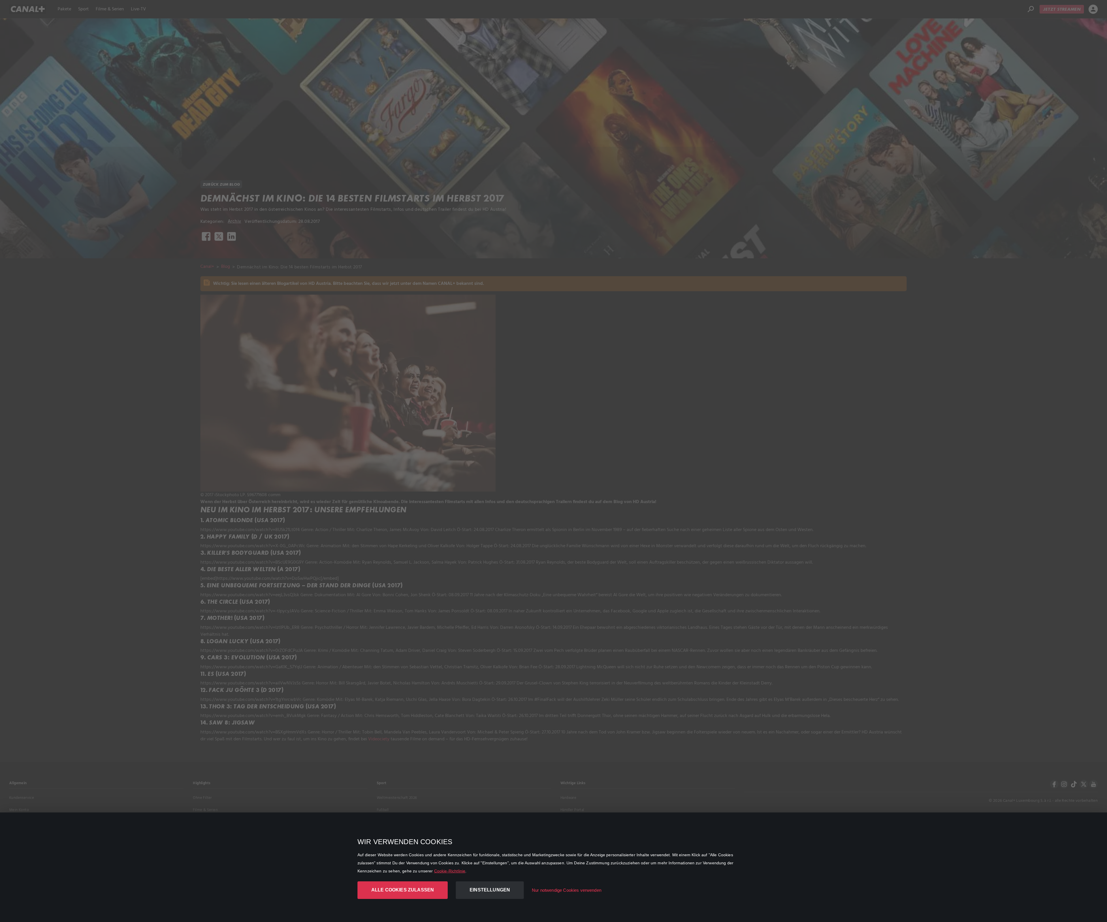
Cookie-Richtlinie (450, 871)
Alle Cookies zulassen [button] (402, 889)
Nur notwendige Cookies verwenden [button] (566, 890)
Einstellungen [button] (490, 889)
